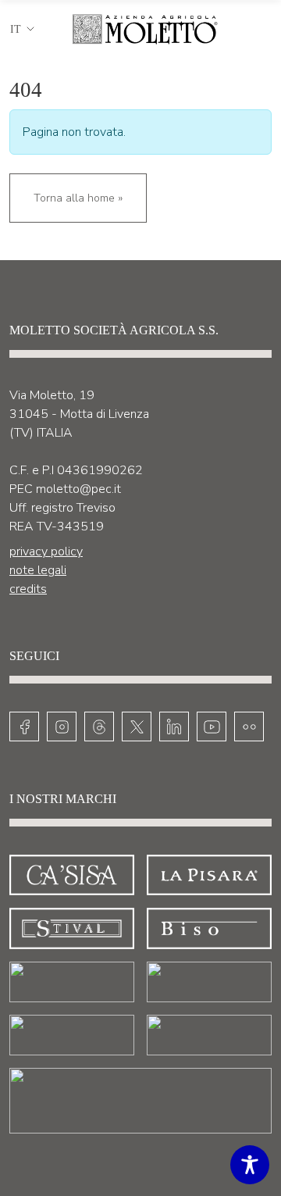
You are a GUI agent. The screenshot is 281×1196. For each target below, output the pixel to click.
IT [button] (15, 29)
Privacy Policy (46, 551)
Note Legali (37, 570)
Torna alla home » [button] (78, 198)
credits (28, 589)
